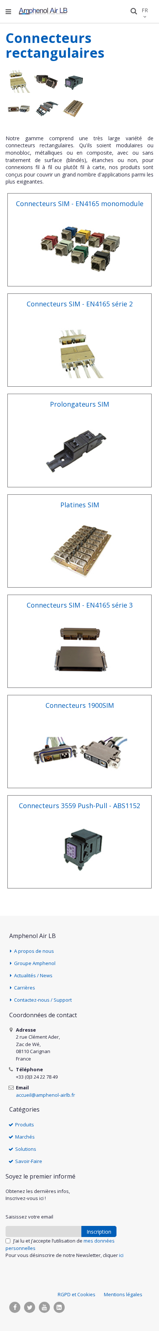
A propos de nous (34, 951)
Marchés (25, 1136)
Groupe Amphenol (34, 963)
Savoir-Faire (28, 1161)
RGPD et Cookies (76, 1294)
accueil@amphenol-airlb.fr (45, 1095)
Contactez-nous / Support (43, 999)
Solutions (25, 1149)
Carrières (24, 987)
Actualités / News (33, 975)
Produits (24, 1124)
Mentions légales (123, 1294)
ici (121, 1255)
